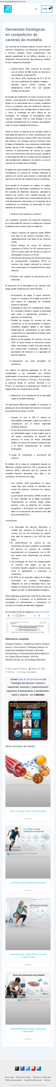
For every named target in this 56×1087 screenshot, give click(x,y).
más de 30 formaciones (30, 679)
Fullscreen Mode (42, 612)
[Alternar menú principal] (36, 9)
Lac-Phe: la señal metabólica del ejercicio (28, 883)
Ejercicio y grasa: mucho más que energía (28, 811)
